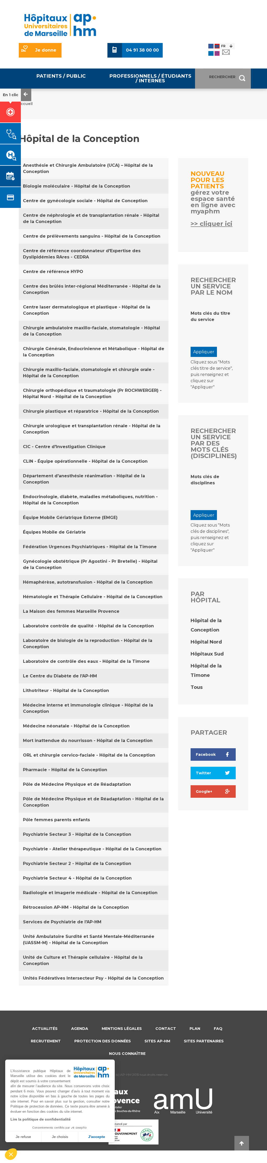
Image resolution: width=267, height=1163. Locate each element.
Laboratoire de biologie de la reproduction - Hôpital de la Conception (87, 643)
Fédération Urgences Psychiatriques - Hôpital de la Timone (90, 546)
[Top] (241, 1143)
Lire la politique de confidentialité (40, 1119)
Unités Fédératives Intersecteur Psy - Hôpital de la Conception (93, 978)
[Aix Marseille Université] (183, 1100)
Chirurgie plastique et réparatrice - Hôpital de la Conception (91, 411)
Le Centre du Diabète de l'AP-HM (60, 675)
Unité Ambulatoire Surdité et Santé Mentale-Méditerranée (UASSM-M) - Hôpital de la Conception (88, 939)
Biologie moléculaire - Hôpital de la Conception (76, 186)
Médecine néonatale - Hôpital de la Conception (76, 725)
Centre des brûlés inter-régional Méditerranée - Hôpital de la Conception (92, 289)
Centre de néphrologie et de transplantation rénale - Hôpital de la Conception (91, 218)
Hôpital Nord (206, 642)
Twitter (203, 773)
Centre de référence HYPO (53, 271)
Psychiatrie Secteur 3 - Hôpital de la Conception (77, 834)
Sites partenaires (204, 1041)
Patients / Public (61, 76)
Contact (165, 1028)
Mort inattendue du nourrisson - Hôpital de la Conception (88, 740)
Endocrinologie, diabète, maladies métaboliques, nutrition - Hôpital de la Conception (90, 499)
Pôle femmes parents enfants (56, 819)
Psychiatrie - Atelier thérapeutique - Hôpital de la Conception (92, 848)
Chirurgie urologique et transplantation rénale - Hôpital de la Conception (91, 429)
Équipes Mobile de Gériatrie (54, 532)
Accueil (25, 103)
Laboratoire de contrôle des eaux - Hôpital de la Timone (86, 661)
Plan (195, 1028)
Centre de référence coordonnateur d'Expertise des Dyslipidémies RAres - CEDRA (82, 253)
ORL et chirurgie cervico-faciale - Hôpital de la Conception (89, 755)
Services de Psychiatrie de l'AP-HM (62, 921)
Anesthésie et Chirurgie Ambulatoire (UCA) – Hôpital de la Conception (88, 168)
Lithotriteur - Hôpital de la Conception (66, 690)
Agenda (79, 1028)
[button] (11, 1154)
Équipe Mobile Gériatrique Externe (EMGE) (70, 517)
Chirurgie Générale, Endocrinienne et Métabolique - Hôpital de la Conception (93, 351)
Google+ (204, 791)
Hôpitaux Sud (207, 654)
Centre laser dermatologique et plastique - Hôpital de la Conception (86, 310)
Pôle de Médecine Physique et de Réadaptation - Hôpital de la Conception (93, 802)
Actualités (45, 1028)
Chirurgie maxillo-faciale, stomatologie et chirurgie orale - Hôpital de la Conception (89, 372)
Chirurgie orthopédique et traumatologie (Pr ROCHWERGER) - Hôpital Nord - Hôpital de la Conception (92, 393)
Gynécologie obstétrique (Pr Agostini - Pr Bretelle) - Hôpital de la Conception (90, 564)
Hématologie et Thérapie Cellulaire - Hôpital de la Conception (92, 596)
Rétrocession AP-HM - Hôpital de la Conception (76, 907)
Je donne (45, 50)
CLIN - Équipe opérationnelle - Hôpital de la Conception (85, 461)
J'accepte (96, 1137)
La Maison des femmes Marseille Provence (71, 611)
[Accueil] (60, 25)
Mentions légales (122, 1028)
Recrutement (46, 1041)
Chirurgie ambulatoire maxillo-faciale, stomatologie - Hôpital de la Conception (91, 331)
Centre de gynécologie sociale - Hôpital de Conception (85, 200)
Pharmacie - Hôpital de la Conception (65, 769)
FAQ (218, 1028)
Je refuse (23, 1137)
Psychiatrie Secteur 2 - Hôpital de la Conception (77, 863)
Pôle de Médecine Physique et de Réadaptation (77, 784)
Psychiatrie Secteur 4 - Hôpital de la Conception (77, 878)
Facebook (206, 754)
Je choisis (60, 1137)
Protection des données (102, 1041)
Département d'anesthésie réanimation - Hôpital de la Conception (84, 479)
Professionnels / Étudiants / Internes (150, 78)
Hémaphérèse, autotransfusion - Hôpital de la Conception (88, 582)
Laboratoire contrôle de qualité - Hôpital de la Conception (88, 625)
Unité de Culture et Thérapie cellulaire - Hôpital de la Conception (83, 960)
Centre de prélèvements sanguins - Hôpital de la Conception (91, 236)
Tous (197, 687)
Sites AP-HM (157, 1041)
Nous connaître (127, 1053)
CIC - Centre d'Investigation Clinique (64, 446)
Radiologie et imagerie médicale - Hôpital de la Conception (90, 892)
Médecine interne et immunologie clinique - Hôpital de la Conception (88, 708)
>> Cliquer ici (211, 223)
